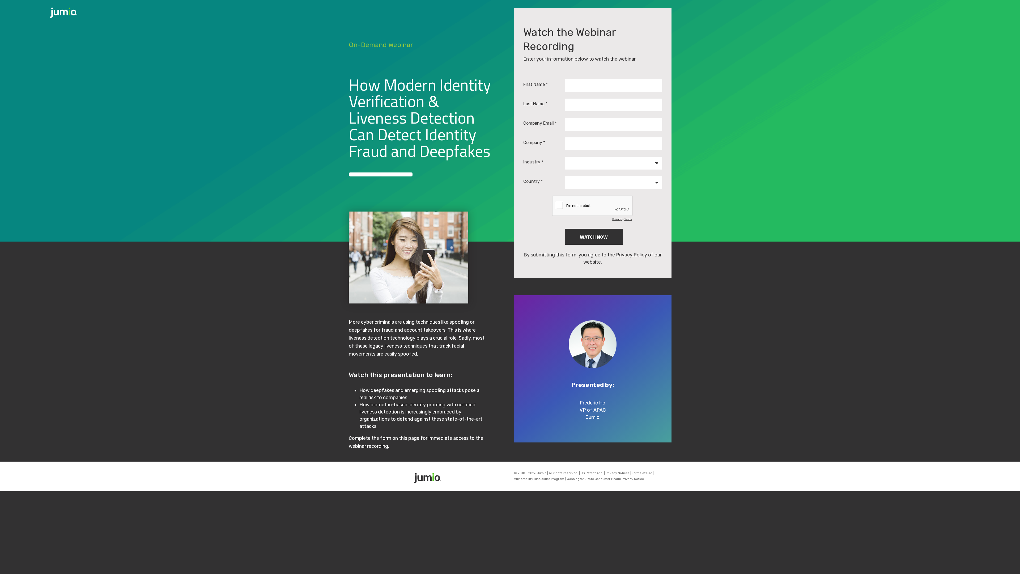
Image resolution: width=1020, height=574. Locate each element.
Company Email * (540, 123)
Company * (534, 142)
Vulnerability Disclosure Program (539, 479)
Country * (533, 181)
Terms (628, 219)
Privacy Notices (618, 473)
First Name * (535, 84)
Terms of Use (642, 473)
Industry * (533, 161)
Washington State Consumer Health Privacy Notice (605, 479)
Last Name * (535, 103)
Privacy (617, 219)
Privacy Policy (631, 255)
